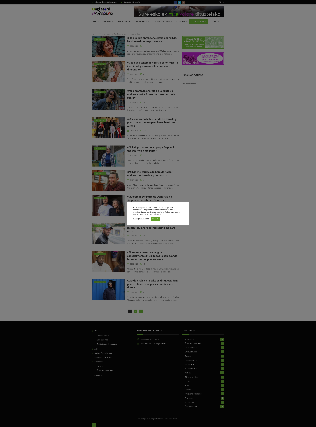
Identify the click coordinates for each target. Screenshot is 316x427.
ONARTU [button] (155, 219)
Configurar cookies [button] (141, 219)
